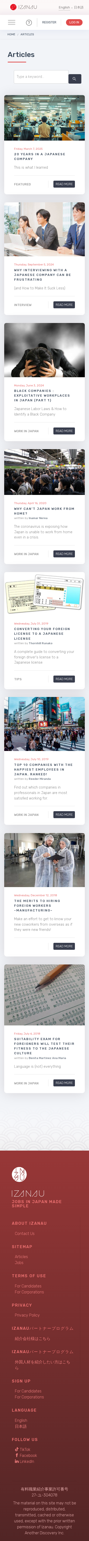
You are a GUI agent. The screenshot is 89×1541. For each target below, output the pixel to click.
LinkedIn (26, 1461)
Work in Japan (26, 431)
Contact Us (25, 1233)
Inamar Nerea (38, 518)
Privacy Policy (27, 1315)
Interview (22, 305)
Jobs (19, 1262)
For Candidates (28, 1286)
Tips (18, 679)
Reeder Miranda (40, 779)
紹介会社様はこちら (32, 1338)
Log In (74, 22)
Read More (64, 184)
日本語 (79, 7)
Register (49, 22)
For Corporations (29, 1292)
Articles (27, 34)
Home (11, 34)
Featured (22, 184)
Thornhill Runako (40, 643)
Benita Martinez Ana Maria (47, 1058)
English (64, 7)
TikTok (24, 1449)
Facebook (28, 1455)
